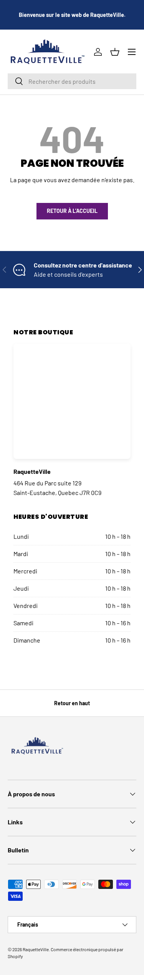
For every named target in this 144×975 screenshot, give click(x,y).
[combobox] (72, 81)
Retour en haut (72, 703)
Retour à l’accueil (72, 211)
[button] (114, 51)
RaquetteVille (36, 949)
